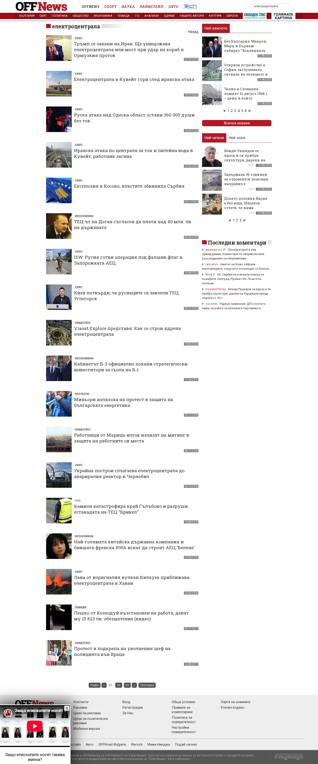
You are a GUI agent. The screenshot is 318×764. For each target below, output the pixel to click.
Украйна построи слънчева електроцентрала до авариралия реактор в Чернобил (129, 473)
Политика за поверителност (184, 719)
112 (137, 15)
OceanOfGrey (216, 289)
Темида (123, 15)
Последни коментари (237, 242)
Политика (60, 15)
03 (127, 685)
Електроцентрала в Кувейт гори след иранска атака (134, 79)
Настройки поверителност (184, 729)
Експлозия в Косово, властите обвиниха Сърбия (129, 186)
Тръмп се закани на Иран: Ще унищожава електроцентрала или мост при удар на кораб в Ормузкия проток (129, 49)
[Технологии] (190, 7)
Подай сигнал (186, 744)
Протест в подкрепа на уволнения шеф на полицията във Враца (122, 651)
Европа (232, 15)
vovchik (211, 304)
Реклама (80, 707)
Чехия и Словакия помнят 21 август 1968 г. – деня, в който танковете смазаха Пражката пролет (246, 98)
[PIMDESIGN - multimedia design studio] (287, 758)
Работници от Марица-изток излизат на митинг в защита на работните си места (131, 438)
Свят (43, 15)
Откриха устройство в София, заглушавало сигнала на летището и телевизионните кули (246, 72)
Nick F (210, 274)
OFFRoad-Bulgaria (112, 744)
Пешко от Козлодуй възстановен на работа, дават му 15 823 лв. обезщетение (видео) (131, 615)
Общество (81, 15)
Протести (82, 394)
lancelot (212, 264)
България (27, 15)
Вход (126, 702)
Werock (136, 744)
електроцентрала (76, 26)
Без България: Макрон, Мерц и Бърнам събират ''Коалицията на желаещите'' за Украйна (245, 50)
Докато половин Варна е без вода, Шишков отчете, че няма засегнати (245, 205)
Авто (173, 6)
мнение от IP (216, 249)
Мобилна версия (86, 729)
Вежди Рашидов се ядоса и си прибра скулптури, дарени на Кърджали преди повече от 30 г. (236, 293)
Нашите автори (192, 15)
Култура (215, 15)
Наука (128, 6)
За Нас (127, 713)
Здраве (169, 15)
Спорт (110, 6)
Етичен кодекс (232, 707)
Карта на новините (235, 702)
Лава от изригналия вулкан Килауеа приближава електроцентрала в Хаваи (131, 580)
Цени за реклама (87, 713)
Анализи (151, 15)
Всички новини (237, 123)
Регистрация (132, 707)
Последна (147, 685)
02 (118, 685)
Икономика (103, 15)
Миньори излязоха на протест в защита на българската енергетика (123, 402)
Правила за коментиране (182, 709)
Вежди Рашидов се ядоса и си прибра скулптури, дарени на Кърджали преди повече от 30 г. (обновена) (244, 162)
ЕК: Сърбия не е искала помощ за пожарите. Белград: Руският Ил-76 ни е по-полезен (233, 279)
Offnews (90, 6)
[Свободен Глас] (254, 17)
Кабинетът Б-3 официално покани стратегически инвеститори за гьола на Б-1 (130, 366)
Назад (193, 32)
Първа (95, 685)
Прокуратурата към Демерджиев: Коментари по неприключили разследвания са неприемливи (233, 254)
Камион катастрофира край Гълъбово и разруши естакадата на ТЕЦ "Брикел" (131, 509)
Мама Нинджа (158, 744)
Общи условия (183, 702)
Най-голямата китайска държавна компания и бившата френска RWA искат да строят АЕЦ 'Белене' (134, 544)
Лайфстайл (151, 6)
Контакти (80, 702)
